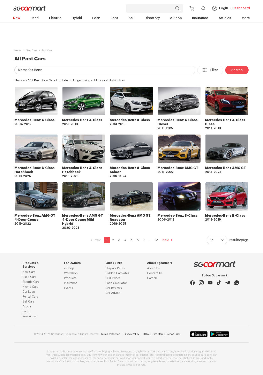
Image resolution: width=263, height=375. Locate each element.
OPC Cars (167, 351)
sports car (130, 351)
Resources (30, 316)
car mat (173, 358)
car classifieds (89, 351)
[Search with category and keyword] (177, 8)
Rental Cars (30, 296)
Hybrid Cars (30, 286)
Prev (97, 240)
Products (70, 278)
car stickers (185, 358)
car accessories (82, 358)
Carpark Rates (115, 268)
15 (211, 240)
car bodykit (138, 358)
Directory (152, 18)
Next (166, 240)
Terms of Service (110, 334)
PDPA (146, 334)
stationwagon (196, 351)
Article (27, 306)
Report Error (173, 334)
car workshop (123, 358)
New (16, 18)
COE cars (155, 351)
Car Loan (29, 291)
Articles (225, 18)
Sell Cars (28, 301)
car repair (109, 358)
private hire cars (176, 361)
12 (156, 240)
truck (55, 355)
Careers (152, 278)
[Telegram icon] (227, 282)
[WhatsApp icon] (236, 282)
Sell (131, 18)
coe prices (97, 361)
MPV (207, 351)
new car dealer (106, 355)
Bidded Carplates (117, 273)
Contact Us (155, 273)
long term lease (156, 361)
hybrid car (143, 351)
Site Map (158, 334)
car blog (80, 361)
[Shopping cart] (191, 8)
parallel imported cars (72, 355)
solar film (66, 358)
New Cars (31, 50)
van (48, 355)
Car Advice (113, 293)
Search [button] (237, 70)
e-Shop (176, 18)
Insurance (200, 18)
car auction (142, 355)
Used (34, 18)
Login (223, 8)
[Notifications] (203, 8)
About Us (153, 268)
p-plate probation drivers (131, 364)
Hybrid (77, 18)
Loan (96, 18)
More (245, 18)
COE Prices (113, 278)
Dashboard (241, 8)
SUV (213, 351)
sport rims (161, 358)
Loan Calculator (116, 283)
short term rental (136, 361)
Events (68, 288)
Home (17, 50)
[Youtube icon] (210, 282)
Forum (27, 311)
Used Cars (29, 277)
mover (196, 358)
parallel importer (125, 355)
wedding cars (194, 361)
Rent (114, 18)
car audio (206, 355)
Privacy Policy (131, 334)
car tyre (150, 358)
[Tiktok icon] (219, 282)
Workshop (71, 273)
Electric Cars (31, 282)
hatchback (180, 351)
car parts (97, 358)
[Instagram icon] (201, 282)
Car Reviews (114, 288)
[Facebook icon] (192, 282)
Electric (55, 18)
